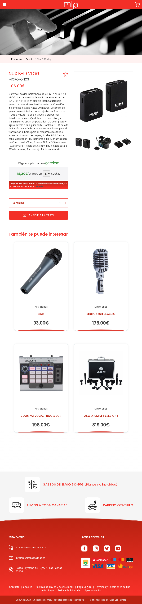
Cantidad (18, 202)
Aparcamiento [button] (93, 590)
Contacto (14, 586)
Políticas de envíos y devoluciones (55, 586)
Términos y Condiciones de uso (112, 586)
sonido (29, 59)
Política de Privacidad (69, 590)
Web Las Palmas (118, 599)
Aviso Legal (47, 590)
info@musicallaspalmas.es (30, 557)
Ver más (39, 186)
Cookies (27, 586)
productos (16, 59)
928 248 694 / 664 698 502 (31, 547)
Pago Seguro (84, 586)
